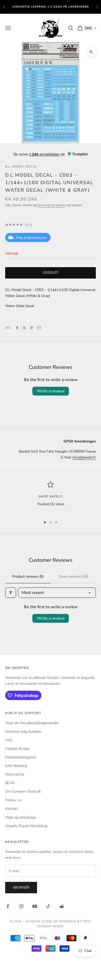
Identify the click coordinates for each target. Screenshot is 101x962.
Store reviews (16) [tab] (73, 576)
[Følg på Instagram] (21, 906)
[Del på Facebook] (17, 328)
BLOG (10, 782)
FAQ (8, 740)
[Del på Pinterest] (32, 328)
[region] (50, 497)
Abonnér (21, 887)
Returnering (14, 774)
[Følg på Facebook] (7, 906)
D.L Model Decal (21, 166)
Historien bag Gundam (23, 731)
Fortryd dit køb (17, 748)
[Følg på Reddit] (61, 906)
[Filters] (10, 592)
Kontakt (11, 808)
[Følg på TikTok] (48, 906)
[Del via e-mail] (39, 328)
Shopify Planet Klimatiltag (26, 825)
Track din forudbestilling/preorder (32, 723)
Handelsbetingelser (21, 757)
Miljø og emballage (20, 817)
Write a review (50, 391)
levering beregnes (51, 205)
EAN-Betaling (16, 765)
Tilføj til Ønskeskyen (31, 238)
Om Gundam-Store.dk (23, 791)
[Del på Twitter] (24, 328)
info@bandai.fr (84, 457)
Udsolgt (51, 272)
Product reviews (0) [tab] (28, 576)
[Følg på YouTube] (34, 906)
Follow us (13, 800)
